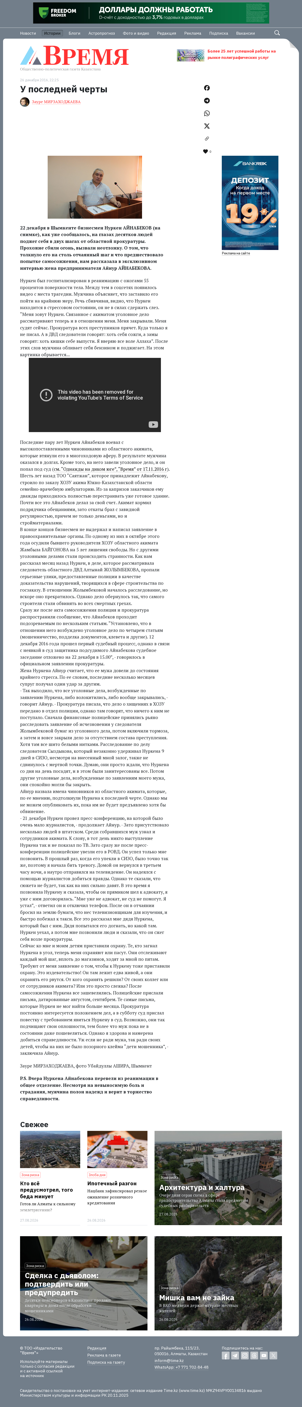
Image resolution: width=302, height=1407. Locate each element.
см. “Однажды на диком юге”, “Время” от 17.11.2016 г (110, 469)
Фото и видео (136, 33)
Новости (28, 33)
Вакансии (245, 33)
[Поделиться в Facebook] (207, 88)
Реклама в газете (104, 1355)
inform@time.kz (169, 1360)
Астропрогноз (101, 33)
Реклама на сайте (236, 253)
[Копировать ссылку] (207, 139)
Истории (52, 33)
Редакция (166, 33)
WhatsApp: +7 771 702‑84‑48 (182, 1367)
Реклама (192, 33)
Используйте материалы (44, 1361)
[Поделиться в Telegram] (207, 100)
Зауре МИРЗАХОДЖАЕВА (56, 101)
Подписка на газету (106, 1362)
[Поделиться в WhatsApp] (207, 113)
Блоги (74, 33)
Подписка (218, 33)
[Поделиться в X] (207, 126)
